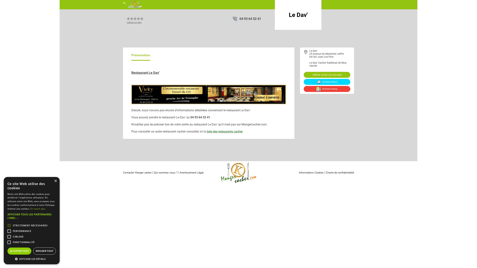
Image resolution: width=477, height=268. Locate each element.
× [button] (55, 181)
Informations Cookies (311, 172)
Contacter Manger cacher (137, 172)
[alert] (32, 220)
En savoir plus (37, 208)
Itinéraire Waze (329, 82)
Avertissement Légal (191, 172)
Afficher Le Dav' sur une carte (327, 75)
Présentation (140, 55)
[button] (31, 216)
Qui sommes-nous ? (166, 172)
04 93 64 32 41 (250, 19)
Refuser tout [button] (44, 251)
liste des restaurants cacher (225, 131)
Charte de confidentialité (340, 172)
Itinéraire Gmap (330, 89)
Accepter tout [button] (19, 251)
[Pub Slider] (208, 103)
